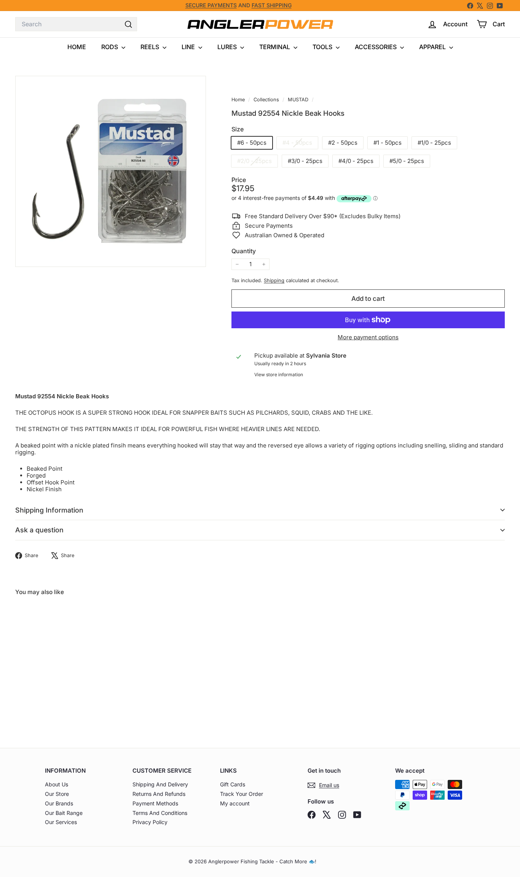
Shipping (274, 280)
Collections (267, 99)
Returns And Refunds (158, 794)
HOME (76, 47)
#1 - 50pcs (387, 142)
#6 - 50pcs (251, 142)
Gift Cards (232, 784)
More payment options (368, 337)
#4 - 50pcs (300, 144)
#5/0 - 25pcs (406, 161)
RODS (110, 47)
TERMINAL (275, 47)
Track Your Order (241, 794)
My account (235, 803)
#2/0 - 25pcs (257, 162)
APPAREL (433, 47)
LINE (189, 47)
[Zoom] (111, 171)
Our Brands (59, 803)
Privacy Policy (149, 822)
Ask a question (39, 530)
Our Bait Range (64, 813)
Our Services (61, 822)
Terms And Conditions (159, 813)
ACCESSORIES (376, 47)
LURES (227, 47)
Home (238, 99)
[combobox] (76, 24)
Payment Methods (155, 803)
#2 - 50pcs (342, 142)
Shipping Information (49, 510)
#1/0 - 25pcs (434, 142)
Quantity (243, 251)
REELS (150, 47)
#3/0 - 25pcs (305, 161)
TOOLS (323, 47)
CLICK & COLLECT (167, 7)
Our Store (57, 794)
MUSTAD (298, 99)
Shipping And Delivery (160, 784)
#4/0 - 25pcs (355, 161)
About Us (56, 784)
